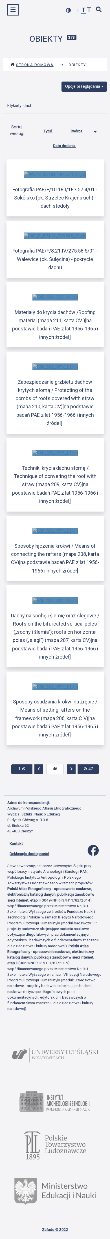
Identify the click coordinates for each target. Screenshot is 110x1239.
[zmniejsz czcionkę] (78, 10)
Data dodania (64, 145)
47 (93, 768)
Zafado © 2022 (55, 1229)
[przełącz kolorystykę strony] (68, 10)
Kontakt (16, 843)
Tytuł (48, 131)
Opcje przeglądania (82, 86)
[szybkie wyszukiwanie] (99, 10)
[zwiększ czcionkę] (89, 10)
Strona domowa (35, 64)
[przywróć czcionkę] (84, 10)
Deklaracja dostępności (29, 853)
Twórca (76, 131)
